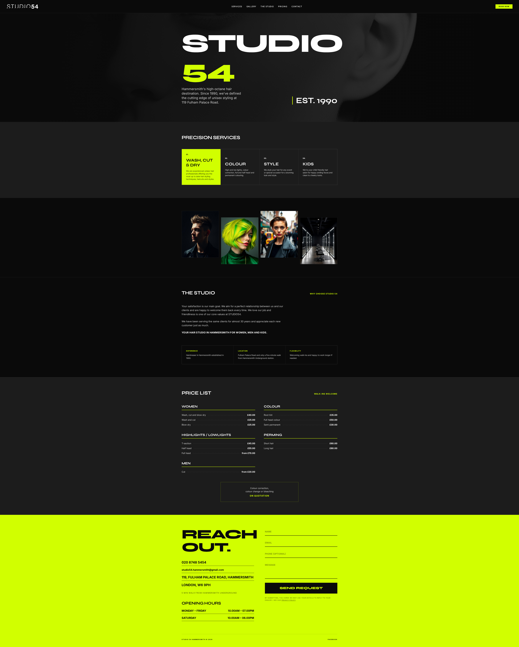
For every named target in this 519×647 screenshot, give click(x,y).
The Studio (267, 6)
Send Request (301, 588)
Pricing (282, 6)
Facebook (332, 639)
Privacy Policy (289, 600)
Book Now (504, 6)
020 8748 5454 (194, 562)
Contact (297, 6)
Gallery (251, 6)
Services (237, 6)
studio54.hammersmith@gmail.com (203, 569)
